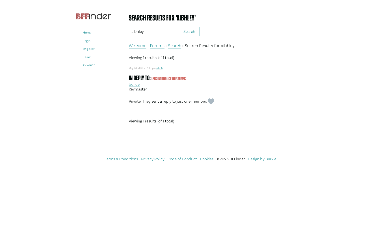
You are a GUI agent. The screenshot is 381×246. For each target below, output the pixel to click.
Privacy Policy (152, 159)
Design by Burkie (262, 159)
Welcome (137, 45)
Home (87, 32)
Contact (89, 65)
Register (89, 49)
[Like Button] (211, 101)
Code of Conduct (182, 159)
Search (174, 45)
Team (87, 57)
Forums (157, 45)
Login (86, 41)
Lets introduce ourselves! (169, 78)
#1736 (159, 68)
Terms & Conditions (121, 159)
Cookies (206, 159)
